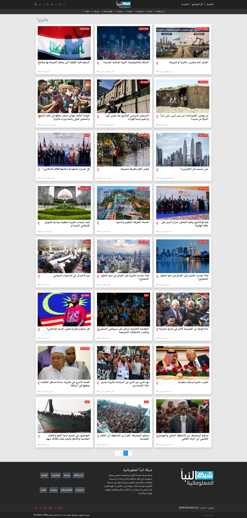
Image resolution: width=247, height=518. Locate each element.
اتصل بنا (185, 4)
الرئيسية (210, 4)
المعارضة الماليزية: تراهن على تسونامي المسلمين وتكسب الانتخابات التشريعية (124, 330)
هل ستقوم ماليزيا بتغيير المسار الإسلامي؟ (68, 329)
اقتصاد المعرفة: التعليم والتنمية (132, 222)
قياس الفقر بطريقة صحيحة (135, 169)
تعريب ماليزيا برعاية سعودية (193, 382)
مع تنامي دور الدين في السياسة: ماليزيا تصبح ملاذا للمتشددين (125, 384)
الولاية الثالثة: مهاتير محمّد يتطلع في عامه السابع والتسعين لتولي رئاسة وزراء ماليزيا (64, 117)
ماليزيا (42, 20)
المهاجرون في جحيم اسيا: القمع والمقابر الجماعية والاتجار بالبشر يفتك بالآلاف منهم (68, 437)
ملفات (87, 11)
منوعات (96, 11)
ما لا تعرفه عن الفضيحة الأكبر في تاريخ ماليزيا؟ (183, 329)
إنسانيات (119, 11)
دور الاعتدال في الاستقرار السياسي (71, 275)
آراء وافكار (160, 11)
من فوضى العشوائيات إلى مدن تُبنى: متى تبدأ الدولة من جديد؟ (184, 117)
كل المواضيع (197, 4)
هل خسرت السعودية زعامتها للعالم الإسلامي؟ (66, 169)
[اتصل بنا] (64, 4)
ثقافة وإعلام (107, 11)
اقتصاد (129, 11)
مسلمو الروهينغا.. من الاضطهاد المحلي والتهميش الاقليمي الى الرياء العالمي (183, 437)
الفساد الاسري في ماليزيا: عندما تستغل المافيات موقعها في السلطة (65, 384)
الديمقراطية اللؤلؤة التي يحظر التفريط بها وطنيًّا (64, 62)
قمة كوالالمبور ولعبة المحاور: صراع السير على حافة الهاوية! (184, 224)
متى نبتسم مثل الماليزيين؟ (194, 169)
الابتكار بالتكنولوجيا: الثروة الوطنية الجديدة (126, 62)
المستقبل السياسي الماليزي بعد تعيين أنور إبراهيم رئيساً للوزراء (127, 117)
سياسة (149, 11)
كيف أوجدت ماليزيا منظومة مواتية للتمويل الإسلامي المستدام (67, 224)
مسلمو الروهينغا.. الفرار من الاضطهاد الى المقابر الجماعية (124, 437)
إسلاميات (139, 11)
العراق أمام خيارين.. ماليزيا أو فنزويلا (188, 62)
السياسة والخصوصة (208, 515)
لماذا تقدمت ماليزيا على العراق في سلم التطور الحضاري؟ (184, 277)
